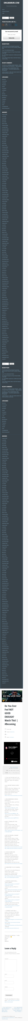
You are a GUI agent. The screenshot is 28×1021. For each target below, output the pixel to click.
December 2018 (5, 281)
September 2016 (5, 328)
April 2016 (4, 332)
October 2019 (4, 263)
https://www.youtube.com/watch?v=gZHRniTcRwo (12, 894)
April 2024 (4, 165)
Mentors (3, 93)
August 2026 (4, 114)
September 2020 (5, 243)
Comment (7, 958)
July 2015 (4, 344)
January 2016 (5, 335)
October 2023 (4, 176)
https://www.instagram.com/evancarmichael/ (15, 919)
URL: (7, 770)
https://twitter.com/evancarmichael (12, 922)
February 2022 (5, 212)
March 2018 (4, 297)
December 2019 (5, 259)
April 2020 (4, 252)
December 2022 (5, 194)
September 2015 (5, 341)
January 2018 (5, 301)
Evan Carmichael (14, 767)
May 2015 (4, 346)
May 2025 (4, 141)
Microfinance (4, 95)
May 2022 (4, 207)
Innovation (4, 88)
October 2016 (4, 326)
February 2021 (5, 234)
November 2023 (5, 174)
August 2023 (4, 179)
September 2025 (5, 134)
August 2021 (4, 223)
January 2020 (5, 257)
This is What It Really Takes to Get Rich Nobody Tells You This (11, 58)
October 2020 (4, 241)
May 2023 (4, 185)
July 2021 (4, 225)
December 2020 (5, 237)
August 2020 (4, 245)
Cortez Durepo (5, 72)
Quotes (3, 102)
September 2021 (5, 221)
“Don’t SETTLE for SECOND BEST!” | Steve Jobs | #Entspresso (6, 1009)
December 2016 (5, 322)
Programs (4, 99)
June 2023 (4, 183)
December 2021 (5, 216)
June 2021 (4, 226)
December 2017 (5, 303)
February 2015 (5, 351)
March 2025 (4, 145)
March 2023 (4, 188)
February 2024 (5, 168)
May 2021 (4, 228)
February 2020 (5, 255)
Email (6, 980)
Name (6, 974)
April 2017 (4, 317)
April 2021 (4, 230)
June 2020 (4, 248)
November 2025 (5, 130)
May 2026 (4, 120)
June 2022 (4, 205)
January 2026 (5, 127)
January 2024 (5, 170)
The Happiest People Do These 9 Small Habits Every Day (11, 52)
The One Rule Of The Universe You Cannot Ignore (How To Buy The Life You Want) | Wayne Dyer (11, 47)
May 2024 (4, 163)
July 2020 (4, 246)
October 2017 (4, 306)
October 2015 (4, 339)
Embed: (6, 772)
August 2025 (4, 136)
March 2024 (4, 167)
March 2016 (4, 333)
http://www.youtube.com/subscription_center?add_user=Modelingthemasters (15, 876)
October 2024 (4, 154)
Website (6, 986)
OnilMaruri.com (11, 2)
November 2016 (5, 324)
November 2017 (5, 304)
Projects (3, 101)
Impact (3, 86)
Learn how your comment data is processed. (12, 1001)
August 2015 (4, 342)
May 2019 (4, 272)
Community (4, 81)
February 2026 (5, 125)
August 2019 (4, 266)
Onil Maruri (4, 68)
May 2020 (4, 250)
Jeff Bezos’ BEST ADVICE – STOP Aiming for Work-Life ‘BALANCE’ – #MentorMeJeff (12, 65)
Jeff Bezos (4, 90)
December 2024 (5, 150)
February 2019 (5, 277)
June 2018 (4, 292)
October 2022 (4, 197)
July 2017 (4, 312)
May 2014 (4, 353)
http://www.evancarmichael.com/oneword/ (14, 847)
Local (3, 92)
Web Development (5, 108)
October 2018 (4, 284)
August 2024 (4, 158)
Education (4, 84)
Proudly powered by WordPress (8, 1017)
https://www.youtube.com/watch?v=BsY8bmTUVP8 (12, 884)
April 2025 (4, 143)
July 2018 (4, 290)
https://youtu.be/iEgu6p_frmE (11, 807)
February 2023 (5, 190)
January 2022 (5, 214)
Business (4, 79)
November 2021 (5, 217)
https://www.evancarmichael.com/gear (13, 889)
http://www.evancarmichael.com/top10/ (13, 848)
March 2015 (4, 350)
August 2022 (4, 201)
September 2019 (5, 265)
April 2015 (4, 348)
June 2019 (4, 270)
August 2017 (4, 310)
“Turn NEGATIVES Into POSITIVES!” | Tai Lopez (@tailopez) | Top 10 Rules (17, 1009)
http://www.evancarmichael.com (12, 928)
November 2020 (5, 239)
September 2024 (5, 156)
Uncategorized (5, 106)
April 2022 (4, 208)
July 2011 (4, 359)
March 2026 (4, 123)
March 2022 (4, 210)
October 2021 (4, 219)
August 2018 (4, 288)
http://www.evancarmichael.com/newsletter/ (14, 863)
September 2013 (5, 357)
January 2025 (5, 149)
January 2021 (5, 236)
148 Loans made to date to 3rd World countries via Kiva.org (11, 72)
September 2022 (5, 199)
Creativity (4, 83)
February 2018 (5, 299)
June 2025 (4, 139)
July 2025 (4, 138)
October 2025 (4, 132)
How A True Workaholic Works (8, 50)
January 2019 (5, 279)
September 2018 (5, 286)
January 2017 (5, 321)
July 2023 (4, 181)
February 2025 (5, 147)
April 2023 (4, 187)
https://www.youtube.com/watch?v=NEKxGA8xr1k (12, 900)
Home (3, 9)
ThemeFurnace (5, 1018)
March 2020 (4, 254)
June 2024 (4, 161)
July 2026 (4, 116)
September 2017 (5, 308)
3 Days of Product (5, 11)
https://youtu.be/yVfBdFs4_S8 (11, 813)
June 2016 (4, 330)
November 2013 (5, 355)
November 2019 (5, 261)
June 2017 (4, 313)
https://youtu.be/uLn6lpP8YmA (11, 818)
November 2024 (5, 152)
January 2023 (5, 192)
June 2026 (4, 118)
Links (3, 13)
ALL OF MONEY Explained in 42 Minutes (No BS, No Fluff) (11, 55)
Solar (3, 104)
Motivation (4, 97)
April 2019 (4, 274)
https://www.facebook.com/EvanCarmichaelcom (15, 925)
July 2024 (4, 159)
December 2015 (5, 337)
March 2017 (4, 319)
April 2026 (4, 121)
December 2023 (5, 172)
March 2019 (4, 275)
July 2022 (4, 203)
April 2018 (4, 295)
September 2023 (5, 178)
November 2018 (5, 283)
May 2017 (4, 315)
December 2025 (5, 129)
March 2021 (4, 232)
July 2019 (4, 268)
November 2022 (5, 196)
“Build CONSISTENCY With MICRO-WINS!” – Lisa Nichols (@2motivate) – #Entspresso (11, 69)
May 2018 (4, 293)
